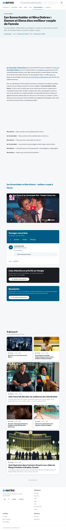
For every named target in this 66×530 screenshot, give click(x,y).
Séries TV (15, 261)
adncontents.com (16, 527)
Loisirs (48, 7)
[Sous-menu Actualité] (9, 7)
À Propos (5, 516)
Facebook (16, 239)
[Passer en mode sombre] (61, 2)
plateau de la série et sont (46, 70)
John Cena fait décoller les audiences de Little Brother (32, 397)
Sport (25, 7)
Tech (30, 7)
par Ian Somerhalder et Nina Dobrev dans (39, 77)
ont (18, 68)
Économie (14, 7)
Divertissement (37, 7)
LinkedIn (24, 239)
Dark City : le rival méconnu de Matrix (16, 356)
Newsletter (36, 519)
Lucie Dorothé (7, 34)
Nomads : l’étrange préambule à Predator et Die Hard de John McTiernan (17, 425)
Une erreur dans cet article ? (23, 254)
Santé (20, 7)
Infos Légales (6, 522)
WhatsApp (33, 239)
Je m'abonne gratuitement (19, 297)
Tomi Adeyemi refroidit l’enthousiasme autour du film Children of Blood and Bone (43, 357)
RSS (5, 499)
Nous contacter (7, 519)
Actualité (5, 7)
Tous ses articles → (18, 250)
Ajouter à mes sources (19, 279)
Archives (35, 516)
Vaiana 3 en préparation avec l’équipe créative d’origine (43, 424)
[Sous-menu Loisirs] (50, 7)
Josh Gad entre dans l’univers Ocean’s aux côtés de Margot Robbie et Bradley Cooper (31, 466)
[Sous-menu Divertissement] (43, 7)
